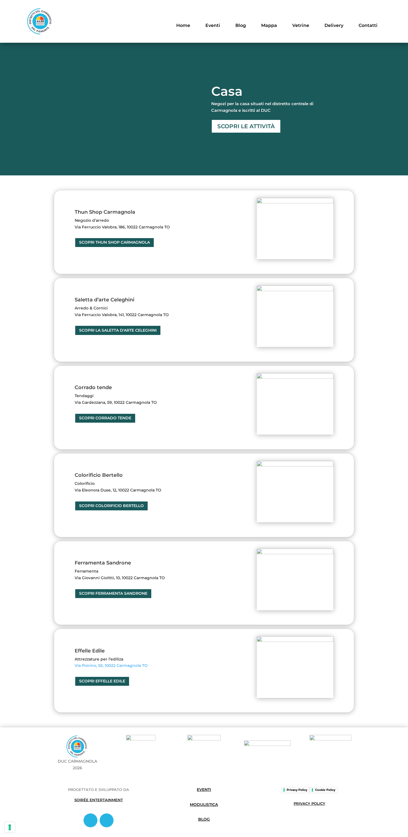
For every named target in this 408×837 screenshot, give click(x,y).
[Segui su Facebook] (90, 820)
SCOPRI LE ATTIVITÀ (246, 126)
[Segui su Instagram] (107, 820)
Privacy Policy (297, 790)
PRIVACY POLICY (309, 803)
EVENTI (204, 789)
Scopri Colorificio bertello (111, 505)
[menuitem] (183, 21)
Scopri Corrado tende (105, 417)
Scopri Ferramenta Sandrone (113, 593)
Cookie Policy (325, 790)
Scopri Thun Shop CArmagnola (114, 242)
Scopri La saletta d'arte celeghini (118, 330)
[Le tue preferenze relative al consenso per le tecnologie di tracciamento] (9, 827)
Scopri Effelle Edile (102, 681)
